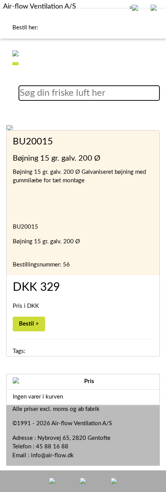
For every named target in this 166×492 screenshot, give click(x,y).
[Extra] (114, 480)
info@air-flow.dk (52, 455)
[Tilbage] (52, 480)
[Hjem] (83, 480)
